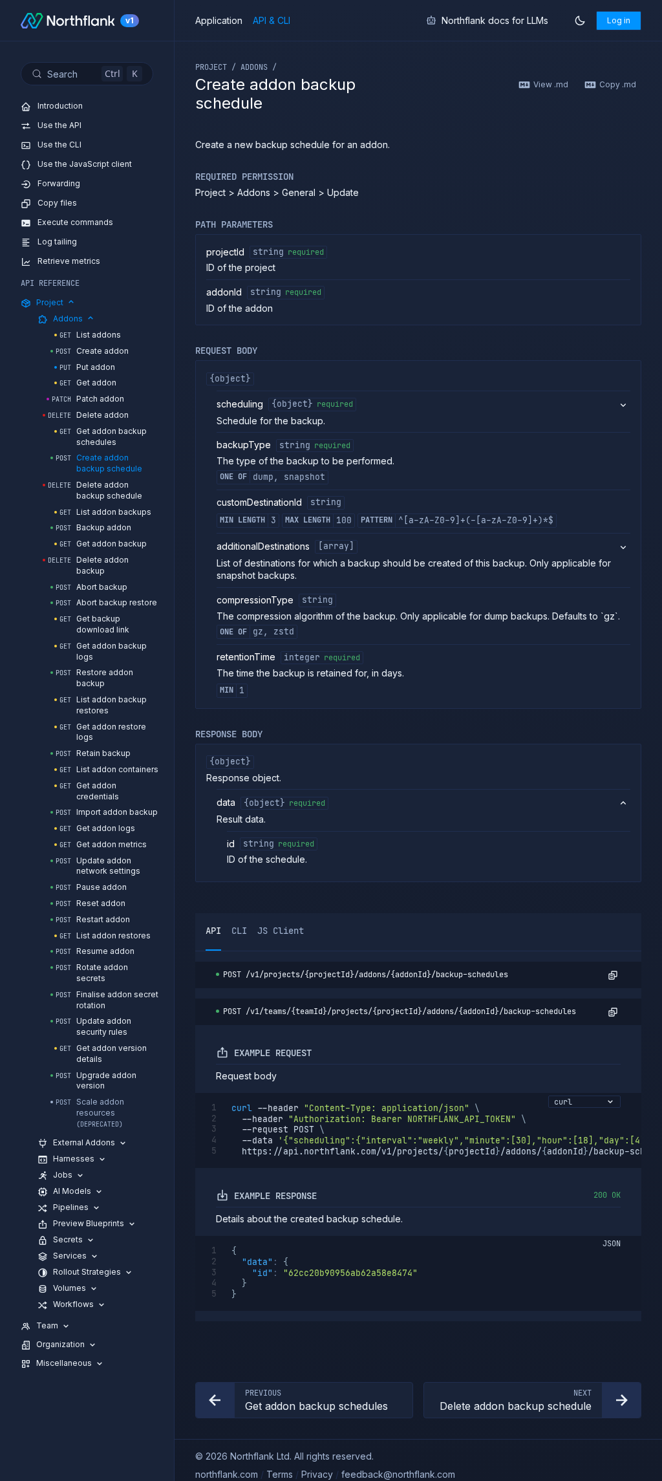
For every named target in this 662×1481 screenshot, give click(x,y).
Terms (279, 1474)
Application (218, 20)
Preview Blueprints (88, 1223)
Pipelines (71, 1207)
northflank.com (226, 1474)
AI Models (72, 1191)
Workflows (73, 1304)
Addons (68, 318)
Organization (60, 1344)
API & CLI (271, 20)
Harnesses (73, 1158)
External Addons (84, 1142)
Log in (618, 20)
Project (49, 302)
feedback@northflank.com (398, 1474)
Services (70, 1255)
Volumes (69, 1288)
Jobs (62, 1175)
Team (47, 1325)
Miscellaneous (64, 1363)
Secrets (68, 1239)
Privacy (317, 1474)
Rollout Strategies (87, 1272)
